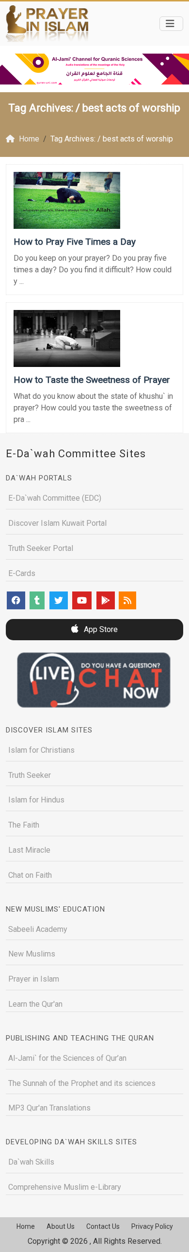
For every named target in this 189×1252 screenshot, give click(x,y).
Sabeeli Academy (37, 929)
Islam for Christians (41, 750)
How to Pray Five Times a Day (75, 241)
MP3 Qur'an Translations (49, 1107)
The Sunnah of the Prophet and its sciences (82, 1083)
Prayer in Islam (33, 979)
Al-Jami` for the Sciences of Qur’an (67, 1058)
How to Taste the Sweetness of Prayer (92, 379)
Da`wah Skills (31, 1162)
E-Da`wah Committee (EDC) (54, 498)
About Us (61, 1226)
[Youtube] (82, 600)
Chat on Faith (30, 875)
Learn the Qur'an (35, 1004)
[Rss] (127, 600)
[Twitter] (58, 600)
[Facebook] (16, 600)
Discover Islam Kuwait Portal (57, 523)
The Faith (23, 825)
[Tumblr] (37, 600)
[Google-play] (105, 600)
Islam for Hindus (36, 799)
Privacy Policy (152, 1226)
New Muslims (31, 953)
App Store (100, 629)
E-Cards (21, 573)
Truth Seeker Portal (40, 548)
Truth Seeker (29, 775)
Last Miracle (29, 850)
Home (25, 1226)
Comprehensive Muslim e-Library (64, 1187)
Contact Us (103, 1226)
